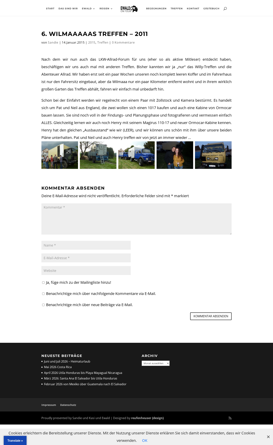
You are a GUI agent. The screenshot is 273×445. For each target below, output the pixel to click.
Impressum (48, 405)
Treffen (177, 8)
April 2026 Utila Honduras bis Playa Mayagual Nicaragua (83, 373)
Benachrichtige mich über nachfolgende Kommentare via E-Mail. (101, 293)
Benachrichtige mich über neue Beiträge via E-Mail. (89, 304)
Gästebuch (211, 8)
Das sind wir (68, 8)
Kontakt (193, 8)
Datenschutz (68, 405)
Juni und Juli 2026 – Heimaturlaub (67, 361)
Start (50, 8)
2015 (91, 42)
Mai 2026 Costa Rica (58, 367)
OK (144, 440)
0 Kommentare (123, 42)
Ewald (87, 8)
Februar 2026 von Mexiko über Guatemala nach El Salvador (85, 384)
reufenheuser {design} (147, 418)
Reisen (104, 8)
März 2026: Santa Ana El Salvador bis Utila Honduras (80, 378)
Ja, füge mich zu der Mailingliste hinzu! (78, 282)
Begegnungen (156, 8)
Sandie (53, 42)
